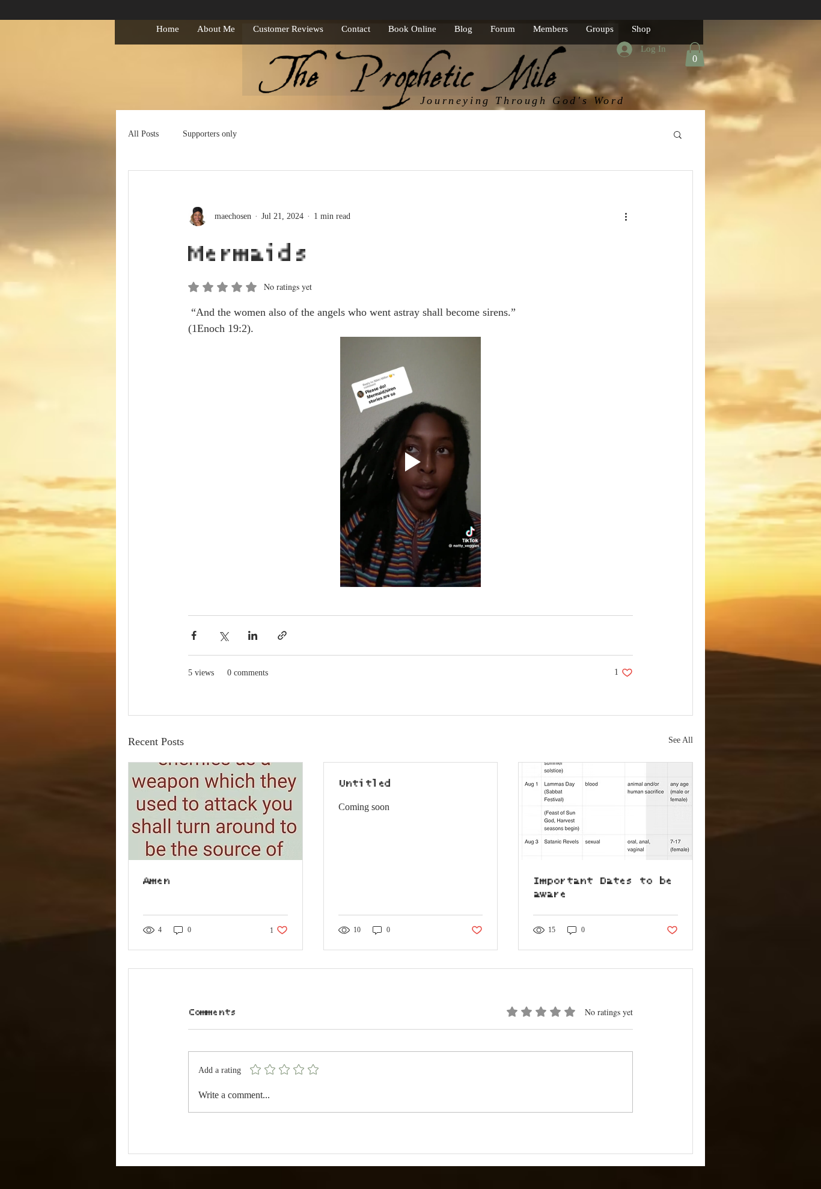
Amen (156, 881)
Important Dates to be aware (602, 888)
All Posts (143, 133)
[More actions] (625, 216)
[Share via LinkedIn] (252, 635)
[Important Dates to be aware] (605, 811)
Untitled (364, 783)
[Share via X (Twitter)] (223, 635)
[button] (695, 54)
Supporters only (210, 133)
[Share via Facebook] (194, 635)
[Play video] (410, 462)
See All (680, 740)
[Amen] (215, 811)
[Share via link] (282, 635)
